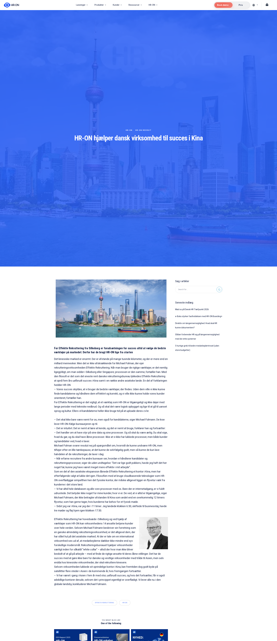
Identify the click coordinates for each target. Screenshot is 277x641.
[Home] (10, 5)
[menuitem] (81, 5)
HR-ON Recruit (143, 130)
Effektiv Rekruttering (104, 603)
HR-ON (129, 130)
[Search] (219, 289)
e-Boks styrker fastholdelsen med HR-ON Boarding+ (198, 316)
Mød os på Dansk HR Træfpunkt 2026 (192, 309)
